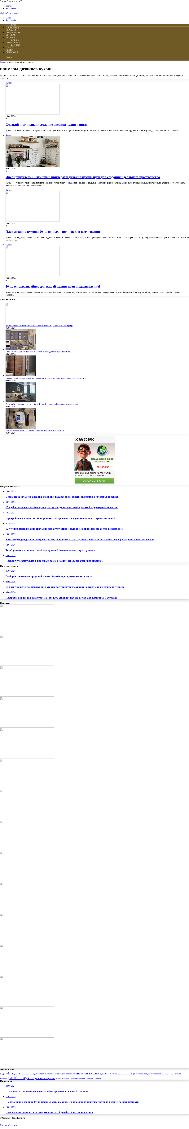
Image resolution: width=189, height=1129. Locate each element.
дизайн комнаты (68, 1074)
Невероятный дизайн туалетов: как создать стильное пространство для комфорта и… (46, 378)
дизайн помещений (126, 1074)
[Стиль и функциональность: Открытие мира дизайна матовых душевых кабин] (27, 881)
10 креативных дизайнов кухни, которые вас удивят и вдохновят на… (39, 352)
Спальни (11, 30)
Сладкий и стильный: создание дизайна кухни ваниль (47, 124)
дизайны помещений (62, 1078)
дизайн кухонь (109, 1073)
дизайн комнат (41, 1074)
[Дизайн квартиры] (9, 13)
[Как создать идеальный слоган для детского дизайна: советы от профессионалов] (27, 665)
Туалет (10, 47)
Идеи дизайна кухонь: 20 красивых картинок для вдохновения (53, 231)
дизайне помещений (27, 1074)
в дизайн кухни (10, 1073)
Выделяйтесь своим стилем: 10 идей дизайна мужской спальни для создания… (43, 404)
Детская (11, 35)
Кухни (9, 50)
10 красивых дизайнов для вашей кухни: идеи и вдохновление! (53, 286)
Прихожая (12, 52)
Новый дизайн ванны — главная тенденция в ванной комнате (35, 430)
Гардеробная (13, 32)
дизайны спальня (93, 1078)
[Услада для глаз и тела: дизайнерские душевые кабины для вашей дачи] (27, 696)
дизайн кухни (87, 1073)
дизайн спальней (140, 1074)
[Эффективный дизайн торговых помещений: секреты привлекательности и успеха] (27, 788)
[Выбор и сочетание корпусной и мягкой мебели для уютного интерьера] (21, 323)
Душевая (15, 40)
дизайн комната (54, 1074)
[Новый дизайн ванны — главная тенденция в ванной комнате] (21, 428)
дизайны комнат (168, 1074)
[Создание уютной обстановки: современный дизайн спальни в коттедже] (27, 758)
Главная (3, 62)
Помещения (13, 42)
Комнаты (15, 45)
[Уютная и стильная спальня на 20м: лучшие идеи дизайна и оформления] (27, 819)
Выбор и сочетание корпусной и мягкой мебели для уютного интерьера (39, 325)
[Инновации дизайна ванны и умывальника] (27, 1005)
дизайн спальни (154, 1074)
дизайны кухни (21, 1077)
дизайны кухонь (44, 1078)
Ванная (10, 37)
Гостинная (12, 27)
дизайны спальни (77, 1078)
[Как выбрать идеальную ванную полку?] (27, 974)
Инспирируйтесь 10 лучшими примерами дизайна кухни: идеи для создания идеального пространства (83, 177)
